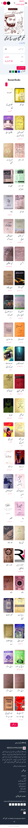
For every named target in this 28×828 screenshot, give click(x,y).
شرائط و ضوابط (23, 789)
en (24, 813)
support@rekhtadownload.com (13, 801)
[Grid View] (6, 84)
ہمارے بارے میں (22, 784)
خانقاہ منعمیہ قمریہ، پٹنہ (9, 61)
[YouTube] (18, 804)
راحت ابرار (21, 43)
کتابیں (24, 778)
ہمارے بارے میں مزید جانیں (19, 766)
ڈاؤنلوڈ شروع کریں (21, 67)
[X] (21, 804)
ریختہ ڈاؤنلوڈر (23, 776)
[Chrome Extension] (11, 3)
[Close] (2, 3)
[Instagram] (15, 804)
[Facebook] (24, 804)
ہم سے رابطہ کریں (22, 791)
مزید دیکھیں (14, 724)
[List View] (4, 84)
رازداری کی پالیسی (22, 786)
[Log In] (5, 3)
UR (14, 3)
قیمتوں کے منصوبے (22, 781)
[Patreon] (8, 3)
